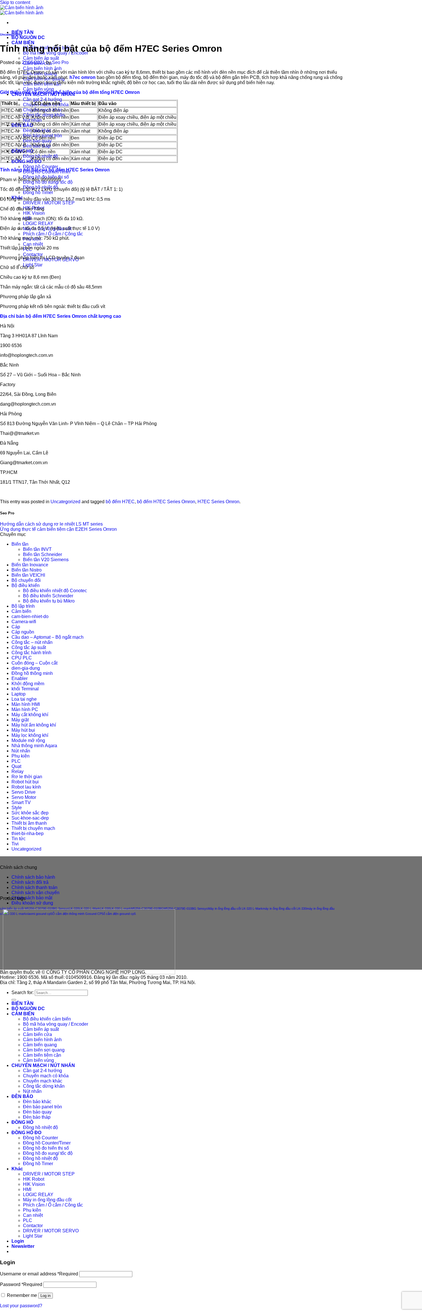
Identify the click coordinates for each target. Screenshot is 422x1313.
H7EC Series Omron (218, 501)
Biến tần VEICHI (28, 575)
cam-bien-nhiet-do (30, 616)
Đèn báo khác (37, 1101)
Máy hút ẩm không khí (33, 725)
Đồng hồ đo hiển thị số (46, 1148)
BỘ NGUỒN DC (28, 37)
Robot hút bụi (25, 781)
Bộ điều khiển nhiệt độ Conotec (55, 590)
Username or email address (39, 1273)
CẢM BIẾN (22, 42)
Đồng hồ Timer (38, 192)
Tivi (15, 843)
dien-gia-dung (25, 668)
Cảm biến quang (40, 1044)
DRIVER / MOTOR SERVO (51, 1230)
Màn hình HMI (25, 704)
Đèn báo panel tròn (42, 1106)
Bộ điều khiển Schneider (48, 595)
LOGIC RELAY (38, 223)
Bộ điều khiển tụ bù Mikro (49, 601)
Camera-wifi (23, 621)
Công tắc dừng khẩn (44, 1086)
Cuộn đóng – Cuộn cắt (34, 663)
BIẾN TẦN (22, 32)
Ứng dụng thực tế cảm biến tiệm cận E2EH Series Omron (58, 529)
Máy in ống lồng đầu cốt (47, 1199)
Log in (45, 1295)
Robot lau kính (26, 787)
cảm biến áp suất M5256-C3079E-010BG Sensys (34, 908)
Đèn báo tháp (37, 1117)
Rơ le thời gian (26, 776)
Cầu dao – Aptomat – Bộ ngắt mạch (47, 637)
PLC (16, 761)
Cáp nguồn (22, 632)
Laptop (18, 694)
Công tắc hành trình (31, 652)
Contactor (33, 254)
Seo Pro (60, 62)
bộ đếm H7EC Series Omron (166, 501)
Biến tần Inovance (29, 564)
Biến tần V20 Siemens (46, 559)
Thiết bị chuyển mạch (33, 828)
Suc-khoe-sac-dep (30, 818)
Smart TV (21, 802)
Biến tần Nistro (26, 570)
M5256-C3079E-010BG (147, 908)
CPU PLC (21, 657)
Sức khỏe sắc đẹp (30, 812)
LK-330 (105, 908)
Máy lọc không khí (29, 735)
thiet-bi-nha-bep (27, 833)
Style (16, 807)
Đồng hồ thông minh (32, 673)
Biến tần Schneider (42, 554)
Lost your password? (21, 1305)
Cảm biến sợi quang (44, 1049)
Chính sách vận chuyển (35, 892)
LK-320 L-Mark (89, 908)
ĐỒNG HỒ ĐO (26, 161)
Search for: (22, 992)
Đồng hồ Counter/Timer (47, 1142)
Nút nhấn (32, 120)
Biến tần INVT (37, 549)
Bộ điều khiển (25, 585)
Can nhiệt (33, 244)
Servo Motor (23, 797)
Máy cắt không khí (29, 714)
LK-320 (74, 908)
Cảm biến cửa (37, 1034)
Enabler (19, 678)
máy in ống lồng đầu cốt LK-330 (285, 908)
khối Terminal (25, 688)
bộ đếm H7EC (120, 501)
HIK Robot (33, 1179)
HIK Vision (34, 213)
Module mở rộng (28, 740)
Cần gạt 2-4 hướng (42, 99)
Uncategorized (11, 34)
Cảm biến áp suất (41, 58)
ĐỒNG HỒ (22, 1122)
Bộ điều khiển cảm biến (47, 1018)
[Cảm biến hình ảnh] (21, 10)
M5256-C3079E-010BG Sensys (186, 908)
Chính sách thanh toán (34, 887)
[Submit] (13, 1000)
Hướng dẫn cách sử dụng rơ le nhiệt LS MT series (51, 524)
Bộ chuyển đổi (26, 580)
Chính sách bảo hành (33, 877)
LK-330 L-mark (120, 908)
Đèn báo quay (37, 140)
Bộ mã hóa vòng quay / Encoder (55, 1024)
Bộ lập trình (23, 606)
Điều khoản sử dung (32, 902)
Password (21, 1284)
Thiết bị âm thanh (29, 823)
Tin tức (18, 838)
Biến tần (19, 544)
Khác (17, 1168)
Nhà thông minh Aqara (34, 745)
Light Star (32, 1235)
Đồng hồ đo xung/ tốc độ (48, 1153)
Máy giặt (20, 719)
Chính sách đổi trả (30, 882)
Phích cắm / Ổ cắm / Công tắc (53, 233)
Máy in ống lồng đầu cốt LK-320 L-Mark (235, 908)
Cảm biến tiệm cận (42, 1055)
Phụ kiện (20, 756)
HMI (27, 1189)
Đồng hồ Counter (40, 166)
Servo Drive (23, 792)
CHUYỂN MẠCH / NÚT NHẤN (43, 1065)
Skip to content (15, 2)
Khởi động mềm (27, 683)
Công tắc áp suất (28, 647)
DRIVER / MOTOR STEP (49, 202)
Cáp (15, 626)
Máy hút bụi (23, 730)
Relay (17, 771)
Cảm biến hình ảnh (42, 68)
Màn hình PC (24, 709)
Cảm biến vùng (38, 89)
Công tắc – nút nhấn (32, 642)
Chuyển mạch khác (42, 1080)
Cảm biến (21, 611)
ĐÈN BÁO (22, 1096)
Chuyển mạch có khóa (46, 1075)
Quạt (16, 766)
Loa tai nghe (24, 699)
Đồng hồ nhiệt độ (40, 1127)
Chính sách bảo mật (31, 897)
